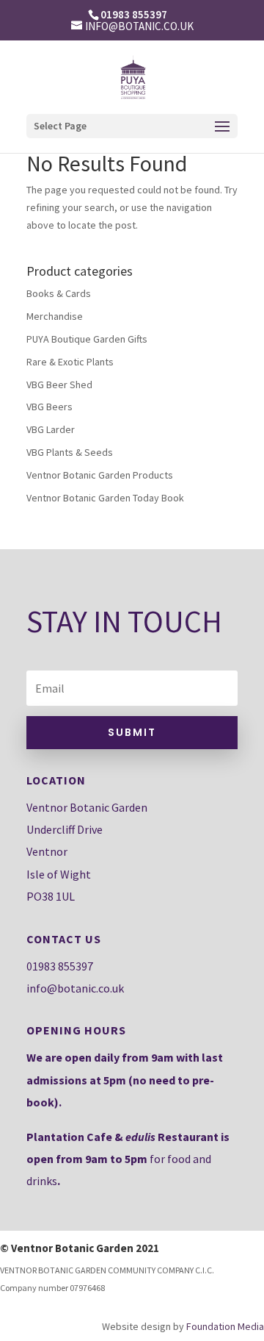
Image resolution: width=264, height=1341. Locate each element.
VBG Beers (49, 406)
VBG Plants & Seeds (69, 452)
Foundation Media (225, 1326)
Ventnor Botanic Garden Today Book (105, 497)
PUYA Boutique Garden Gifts (86, 339)
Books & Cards (58, 293)
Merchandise (54, 316)
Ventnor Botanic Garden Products (99, 475)
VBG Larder (50, 429)
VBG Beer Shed (59, 384)
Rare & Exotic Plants (70, 361)
